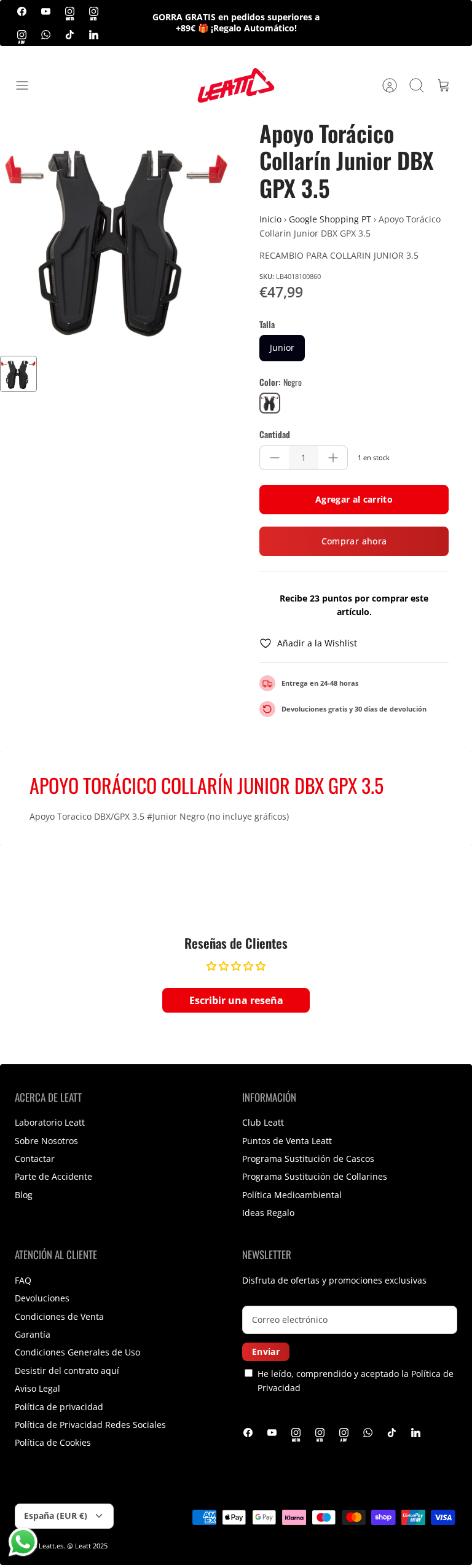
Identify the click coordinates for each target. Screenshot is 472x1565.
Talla (267, 324)
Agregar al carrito (354, 499)
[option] (118, 238)
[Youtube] (46, 11)
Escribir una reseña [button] (236, 1000)
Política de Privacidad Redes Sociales (90, 1424)
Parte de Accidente (53, 1176)
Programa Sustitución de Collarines (314, 1176)
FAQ (23, 1280)
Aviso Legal (37, 1388)
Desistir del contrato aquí (67, 1370)
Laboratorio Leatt (50, 1122)
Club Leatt (263, 1122)
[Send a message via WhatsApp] (23, 1542)
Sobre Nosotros (46, 1141)
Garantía (32, 1334)
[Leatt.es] (236, 85)
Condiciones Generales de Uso (77, 1352)
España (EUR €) (55, 1515)
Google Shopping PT (330, 219)
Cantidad (274, 434)
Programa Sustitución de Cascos (308, 1158)
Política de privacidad (59, 1407)
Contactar (35, 1158)
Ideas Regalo (268, 1212)
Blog (24, 1195)
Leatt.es (51, 1545)
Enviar (266, 1351)
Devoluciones (42, 1298)
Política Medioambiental (292, 1195)
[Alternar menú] (28, 85)
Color (280, 382)
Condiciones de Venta (59, 1316)
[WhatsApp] (46, 34)
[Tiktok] (70, 34)
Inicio (270, 219)
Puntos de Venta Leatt (287, 1141)
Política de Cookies (53, 1442)
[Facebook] (22, 11)
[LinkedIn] (94, 34)
